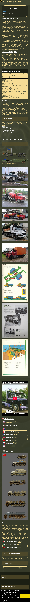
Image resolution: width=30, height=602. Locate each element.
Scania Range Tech (7, 132)
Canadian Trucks (10, 431)
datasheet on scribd (7, 129)
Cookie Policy (16, 580)
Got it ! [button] (25, 595)
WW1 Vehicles (9, 419)
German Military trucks (12, 541)
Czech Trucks (9, 443)
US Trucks (8, 446)
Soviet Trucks (9, 440)
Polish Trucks (9, 437)
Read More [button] (9, 601)
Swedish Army (9, 12)
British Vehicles (10, 429)
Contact (5, 580)
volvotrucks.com (6, 131)
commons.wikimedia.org (8, 134)
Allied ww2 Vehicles (11, 425)
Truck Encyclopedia (12, 1)
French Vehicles (10, 434)
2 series (4, 126)
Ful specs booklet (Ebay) (8, 130)
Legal (2, 580)
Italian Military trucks (11, 544)
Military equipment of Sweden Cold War (12, 139)
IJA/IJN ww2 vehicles (11, 547)
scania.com (5, 127)
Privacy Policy (10, 580)
